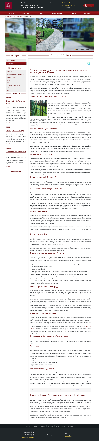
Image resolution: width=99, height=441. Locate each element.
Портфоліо (50, 426)
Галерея (74, 13)
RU (7, 90)
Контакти (87, 13)
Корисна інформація (57, 13)
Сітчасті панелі (11, 63)
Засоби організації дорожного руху (15, 81)
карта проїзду (68, 436)
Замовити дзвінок (90, 5)
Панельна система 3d (13, 66)
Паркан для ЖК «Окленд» (15, 131)
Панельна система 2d (13, 67)
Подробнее (8, 123)
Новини (11, 13)
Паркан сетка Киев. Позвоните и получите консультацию (72, 65)
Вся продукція (11, 60)
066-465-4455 (76, 390)
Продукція (25, 13)
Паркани (9, 71)
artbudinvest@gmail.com (28, 437)
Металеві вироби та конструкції (15, 74)
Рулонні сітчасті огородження (15, 68)
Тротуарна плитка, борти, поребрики (13, 86)
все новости (16, 171)
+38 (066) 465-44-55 (68, 3)
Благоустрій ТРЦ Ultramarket (16, 152)
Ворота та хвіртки (11, 77)
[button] (7, 35)
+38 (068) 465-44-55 (68, 5)
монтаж (49, 365)
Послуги (40, 13)
